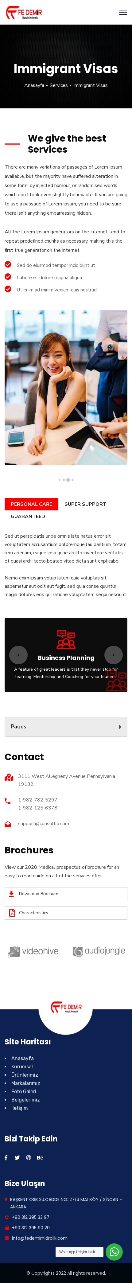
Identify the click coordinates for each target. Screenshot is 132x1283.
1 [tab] (72, 480)
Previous (18, 655)
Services (59, 85)
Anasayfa (34, 85)
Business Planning (66, 657)
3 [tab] (63, 479)
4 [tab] (59, 480)
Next (113, 655)
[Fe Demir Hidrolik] (24, 12)
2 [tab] (68, 479)
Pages (18, 726)
